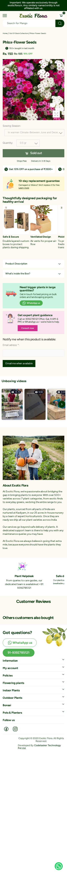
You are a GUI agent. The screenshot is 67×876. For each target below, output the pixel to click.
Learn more (24, 188)
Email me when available (19, 363)
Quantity (8, 143)
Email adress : (11, 345)
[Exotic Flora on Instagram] (15, 728)
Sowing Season (12, 125)
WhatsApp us (33, 303)
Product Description (16, 263)
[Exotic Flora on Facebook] (6, 728)
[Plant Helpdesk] (22, 566)
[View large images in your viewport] (56, 113)
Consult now (27, 328)
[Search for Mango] (59, 23)
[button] (58, 5)
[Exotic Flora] (33, 458)
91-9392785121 (18, 653)
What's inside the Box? (17, 273)
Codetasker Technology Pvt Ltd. (39, 747)
